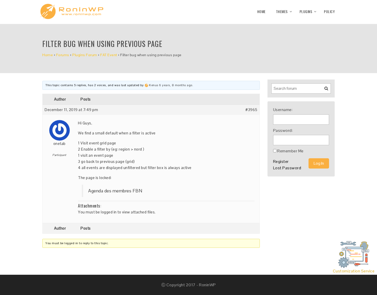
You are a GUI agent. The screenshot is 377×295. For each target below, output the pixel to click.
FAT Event (108, 55)
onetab (59, 143)
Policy (329, 11)
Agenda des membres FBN (115, 191)
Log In (319, 163)
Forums (62, 55)
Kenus (153, 85)
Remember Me (290, 151)
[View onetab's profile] (59, 128)
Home (261, 11)
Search (323, 90)
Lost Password (287, 168)
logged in (109, 212)
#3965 (251, 109)
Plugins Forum (84, 55)
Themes (282, 11)
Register (281, 161)
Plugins (306, 11)
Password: (283, 130)
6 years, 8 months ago (175, 85)
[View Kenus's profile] (146, 85)
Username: (283, 109)
